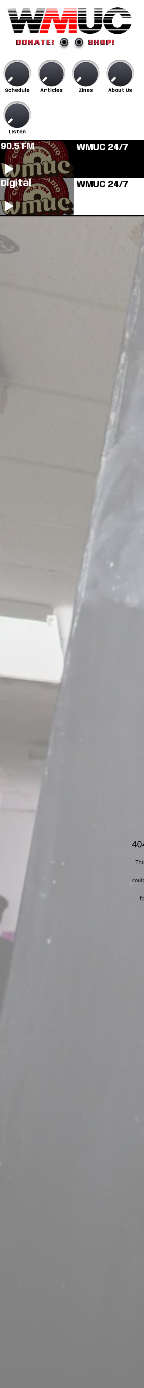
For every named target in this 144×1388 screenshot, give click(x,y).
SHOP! (101, 42)
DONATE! (35, 42)
